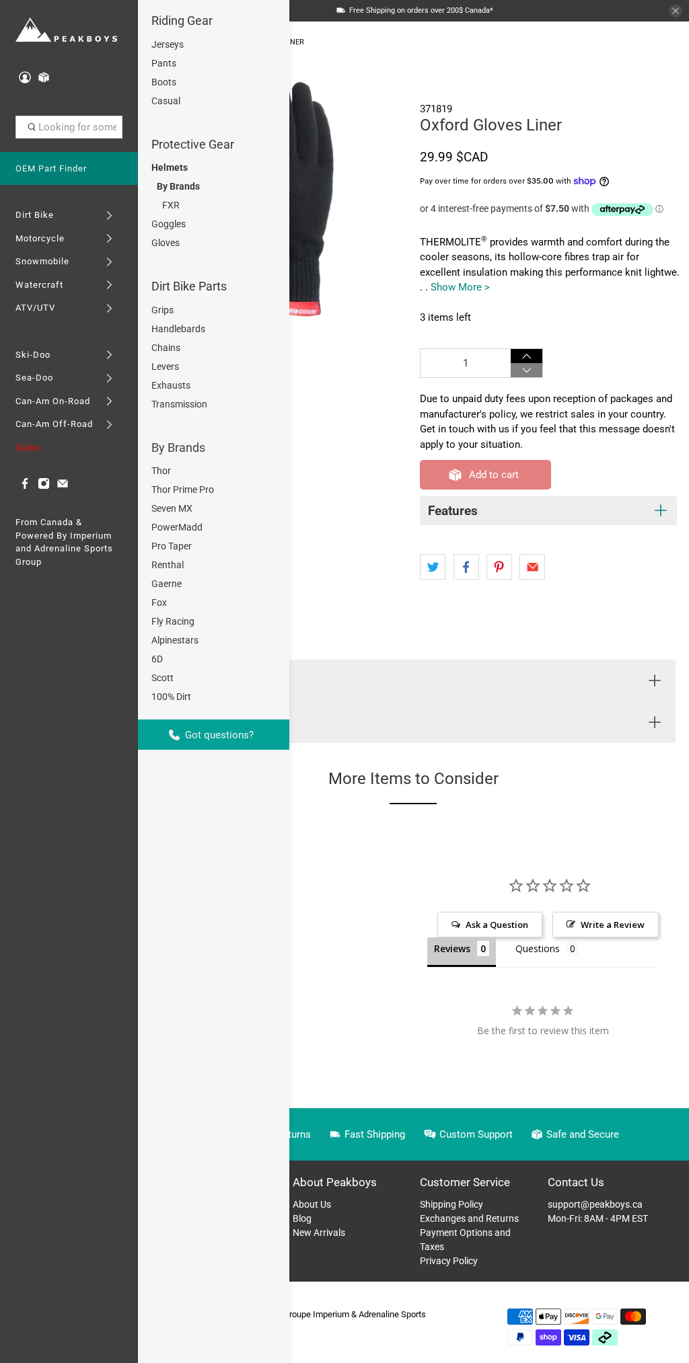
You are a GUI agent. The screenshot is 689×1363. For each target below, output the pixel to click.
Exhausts (170, 385)
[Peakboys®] (66, 30)
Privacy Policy (449, 1260)
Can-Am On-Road (52, 401)
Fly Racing (172, 621)
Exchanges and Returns (469, 1218)
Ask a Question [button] (497, 925)
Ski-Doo (32, 355)
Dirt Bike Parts (189, 286)
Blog (302, 1218)
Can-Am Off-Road (54, 424)
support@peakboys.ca (595, 1204)
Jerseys (167, 44)
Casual (165, 100)
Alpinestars (174, 640)
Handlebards (178, 328)
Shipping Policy (451, 1204)
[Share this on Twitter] (432, 567)
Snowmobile (42, 261)
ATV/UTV (35, 308)
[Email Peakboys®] (62, 486)
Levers (165, 366)
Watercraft (39, 285)
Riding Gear (182, 20)
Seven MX (171, 508)
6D (157, 659)
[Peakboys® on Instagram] (43, 486)
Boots (163, 82)
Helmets (169, 167)
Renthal (167, 564)
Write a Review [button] (613, 925)
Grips (162, 310)
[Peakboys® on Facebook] (24, 486)
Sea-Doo (34, 378)
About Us (312, 1204)
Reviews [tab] (452, 948)
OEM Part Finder (51, 168)
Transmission (179, 404)
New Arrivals (319, 1232)
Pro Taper (171, 546)
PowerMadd (177, 527)
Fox (159, 602)
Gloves (165, 242)
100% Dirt (171, 696)
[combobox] (69, 127)
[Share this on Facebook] (466, 567)
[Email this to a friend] (532, 567)
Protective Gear (192, 144)
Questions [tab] (537, 948)
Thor (161, 470)
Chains (165, 347)
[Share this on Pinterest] (499, 567)
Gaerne (166, 583)
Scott (162, 677)
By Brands (178, 186)
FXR (171, 205)
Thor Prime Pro (182, 489)
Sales (27, 447)
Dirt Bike (34, 215)
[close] (675, 10)
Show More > (460, 287)
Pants (163, 63)
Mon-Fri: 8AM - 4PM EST (598, 1218)
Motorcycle (40, 238)
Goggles (168, 224)
